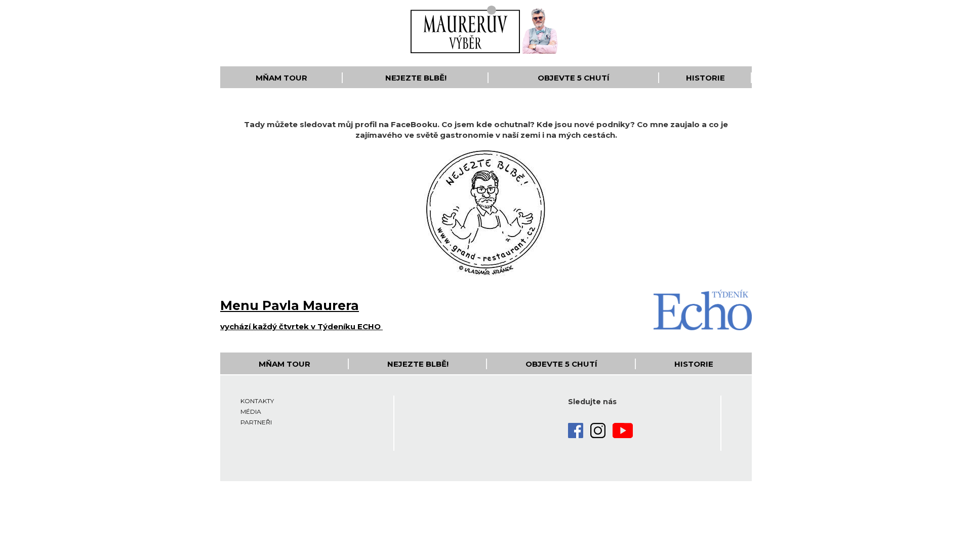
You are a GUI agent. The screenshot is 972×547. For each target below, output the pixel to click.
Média (250, 411)
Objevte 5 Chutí (574, 78)
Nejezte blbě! (416, 78)
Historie (705, 78)
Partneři (256, 422)
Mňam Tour (281, 78)
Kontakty (257, 401)
